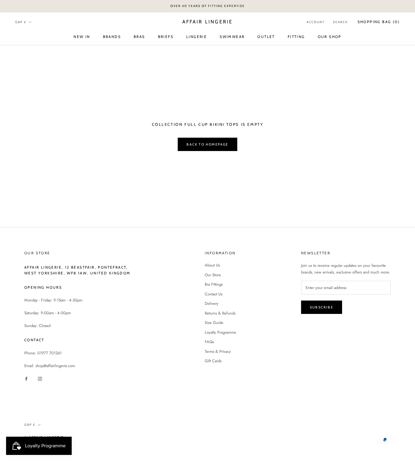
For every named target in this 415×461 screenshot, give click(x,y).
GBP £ (20, 22)
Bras (139, 36)
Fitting (296, 36)
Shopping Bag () (379, 21)
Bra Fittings (214, 284)
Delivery (211, 303)
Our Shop (329, 36)
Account (315, 22)
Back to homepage (207, 144)
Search (340, 22)
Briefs (165, 36)
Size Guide (214, 322)
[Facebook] (26, 378)
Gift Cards (213, 361)
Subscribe (321, 307)
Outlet (266, 36)
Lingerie (196, 36)
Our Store (213, 275)
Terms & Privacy (218, 351)
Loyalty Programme (220, 332)
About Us (212, 265)
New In (82, 36)
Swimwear (232, 36)
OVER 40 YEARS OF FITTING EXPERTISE (207, 6)
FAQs (209, 342)
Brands (112, 36)
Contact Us (213, 294)
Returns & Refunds (220, 313)
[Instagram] (40, 378)
